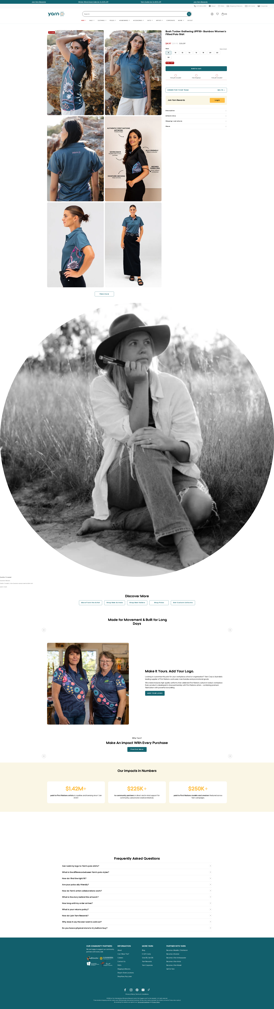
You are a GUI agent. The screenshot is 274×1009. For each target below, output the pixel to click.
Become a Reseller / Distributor (177, 950)
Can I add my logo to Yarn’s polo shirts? (80, 866)
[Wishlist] (217, 14)
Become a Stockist (172, 954)
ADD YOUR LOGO (154, 693)
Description (170, 110)
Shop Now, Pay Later (125, 976)
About (213, 6)
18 (203, 52)
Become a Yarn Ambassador (176, 958)
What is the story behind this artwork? (80, 897)
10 (175, 52)
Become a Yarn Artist (173, 961)
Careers (120, 958)
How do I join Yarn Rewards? (75, 915)
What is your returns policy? (75, 909)
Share (168, 126)
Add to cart (196, 68)
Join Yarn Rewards (140, 2)
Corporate (264, 6)
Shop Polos (159, 602)
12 (182, 52)
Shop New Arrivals (114, 602)
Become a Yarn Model (173, 965)
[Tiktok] (149, 989)
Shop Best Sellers (137, 602)
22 (217, 52)
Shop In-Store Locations (126, 973)
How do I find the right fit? (74, 878)
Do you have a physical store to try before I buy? (84, 928)
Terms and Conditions (143, 1002)
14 (189, 52)
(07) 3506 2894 (201, 6)
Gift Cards (251, 6)
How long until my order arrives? (77, 903)
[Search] (189, 14)
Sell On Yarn (170, 969)
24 (169, 57)
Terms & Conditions (142, 994)
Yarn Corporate (147, 965)
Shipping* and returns (174, 121)
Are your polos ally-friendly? (75, 884)
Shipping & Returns (235, 6)
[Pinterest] (137, 989)
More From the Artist (90, 602)
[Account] (212, 14)
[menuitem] (212, 14)
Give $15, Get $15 (147, 958)
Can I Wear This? (123, 954)
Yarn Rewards (147, 961)
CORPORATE (170, 20)
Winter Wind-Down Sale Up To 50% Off (33, 2)
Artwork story (171, 116)
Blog (143, 950)
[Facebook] (125, 989)
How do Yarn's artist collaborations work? (82, 891)
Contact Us (121, 961)
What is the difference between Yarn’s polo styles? (85, 872)
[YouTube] (143, 989)
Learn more (3, 586)
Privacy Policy (130, 994)
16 (196, 52)
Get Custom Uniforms (183, 602)
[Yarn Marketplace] (56, 14)
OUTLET (190, 20)
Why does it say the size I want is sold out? (82, 922)
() (225, 14)
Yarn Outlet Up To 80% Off (90, 2)
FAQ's (222, 6)
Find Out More (137, 749)
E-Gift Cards (146, 954)
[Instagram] (131, 989)
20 (210, 52)
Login (217, 100)
